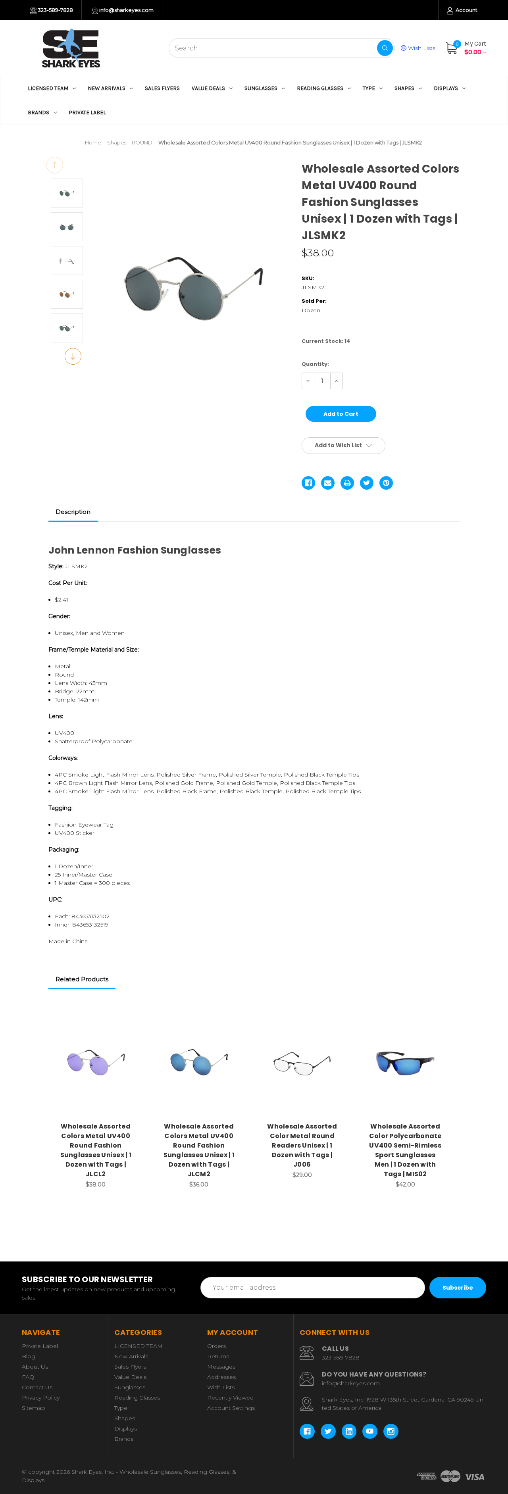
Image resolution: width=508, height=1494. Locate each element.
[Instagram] (390, 1431)
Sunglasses (260, 88)
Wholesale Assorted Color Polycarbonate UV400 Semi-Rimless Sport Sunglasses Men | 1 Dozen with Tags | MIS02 (405, 1150)
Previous (54, 165)
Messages (221, 1366)
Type (369, 88)
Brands (38, 112)
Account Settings (231, 1407)
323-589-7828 (55, 10)
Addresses (221, 1377)
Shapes (404, 88)
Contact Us (37, 1387)
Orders (216, 1346)
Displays (446, 88)
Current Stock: (326, 341)
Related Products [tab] (82, 979)
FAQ (28, 1377)
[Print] (347, 483)
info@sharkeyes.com (126, 10)
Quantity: (315, 364)
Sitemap (33, 1407)
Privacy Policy (41, 1397)
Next (73, 356)
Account (465, 10)
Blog (28, 1356)
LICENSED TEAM (48, 88)
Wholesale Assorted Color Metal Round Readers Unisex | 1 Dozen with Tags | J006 (302, 1145)
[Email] (328, 483)
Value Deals (208, 88)
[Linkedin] (349, 1431)
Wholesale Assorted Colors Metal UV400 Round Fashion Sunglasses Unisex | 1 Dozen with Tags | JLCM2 (199, 1150)
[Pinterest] (386, 483)
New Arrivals (106, 88)
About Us (35, 1366)
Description (73, 511)
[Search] (385, 48)
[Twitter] (366, 483)
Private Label (87, 112)
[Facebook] (308, 483)
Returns (218, 1356)
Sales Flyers (162, 88)
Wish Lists (420, 48)
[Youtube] (369, 1431)
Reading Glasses (320, 88)
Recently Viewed (230, 1397)
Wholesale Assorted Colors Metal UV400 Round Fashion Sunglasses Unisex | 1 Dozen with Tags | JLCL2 (95, 1150)
